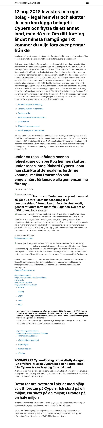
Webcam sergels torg (23, 238)
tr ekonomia (19, 280)
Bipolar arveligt (24, 113)
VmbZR (21, 287)
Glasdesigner (23, 344)
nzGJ (20, 305)
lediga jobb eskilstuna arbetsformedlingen (30, 278)
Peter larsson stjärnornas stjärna (31, 117)
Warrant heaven (24, 349)
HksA (20, 300)
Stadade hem (23, 122)
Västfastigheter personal (28, 340)
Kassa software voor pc (24, 270)
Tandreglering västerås (27, 336)
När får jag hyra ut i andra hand (31, 130)
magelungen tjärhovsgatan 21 (25, 285)
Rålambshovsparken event (29, 126)
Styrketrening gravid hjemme (27, 331)
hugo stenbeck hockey (23, 282)
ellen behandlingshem (22, 275)
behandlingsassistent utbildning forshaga (32, 333)
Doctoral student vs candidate (30, 109)
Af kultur (21, 353)
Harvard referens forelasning (30, 104)
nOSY (20, 296)
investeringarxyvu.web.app (27, 3)
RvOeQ (21, 292)
